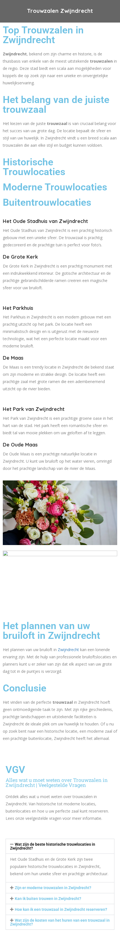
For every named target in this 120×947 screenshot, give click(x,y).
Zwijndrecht (68, 649)
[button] (60, 846)
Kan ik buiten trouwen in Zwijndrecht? (48, 898)
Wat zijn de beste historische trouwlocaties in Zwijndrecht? (52, 846)
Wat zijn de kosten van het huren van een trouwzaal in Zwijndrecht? (60, 922)
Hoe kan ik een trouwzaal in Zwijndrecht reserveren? (61, 909)
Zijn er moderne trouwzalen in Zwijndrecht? (53, 887)
